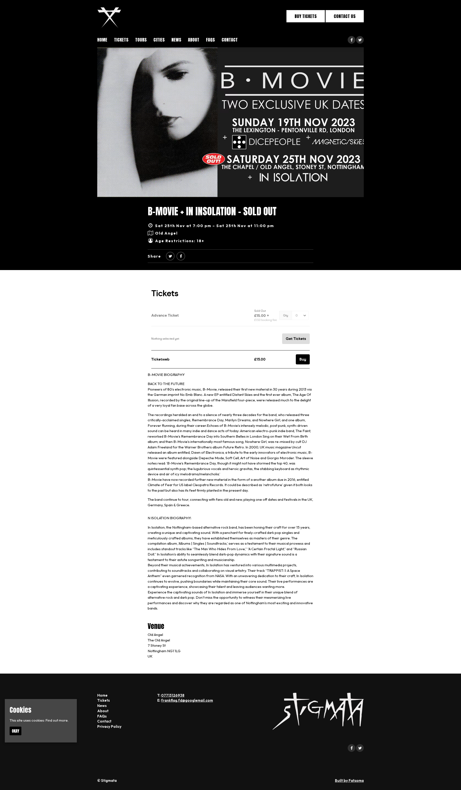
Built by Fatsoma (349, 780)
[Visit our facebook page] (351, 40)
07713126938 (172, 695)
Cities (159, 39)
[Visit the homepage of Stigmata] (109, 16)
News (176, 39)
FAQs (210, 39)
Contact (230, 39)
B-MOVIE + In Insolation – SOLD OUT (212, 211)
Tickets (121, 39)
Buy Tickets (306, 16)
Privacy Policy (109, 726)
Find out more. (56, 720)
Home (102, 39)
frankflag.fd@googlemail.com (187, 700)
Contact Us (345, 16)
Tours (141, 39)
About (193, 39)
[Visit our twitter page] (360, 40)
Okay (15, 731)
